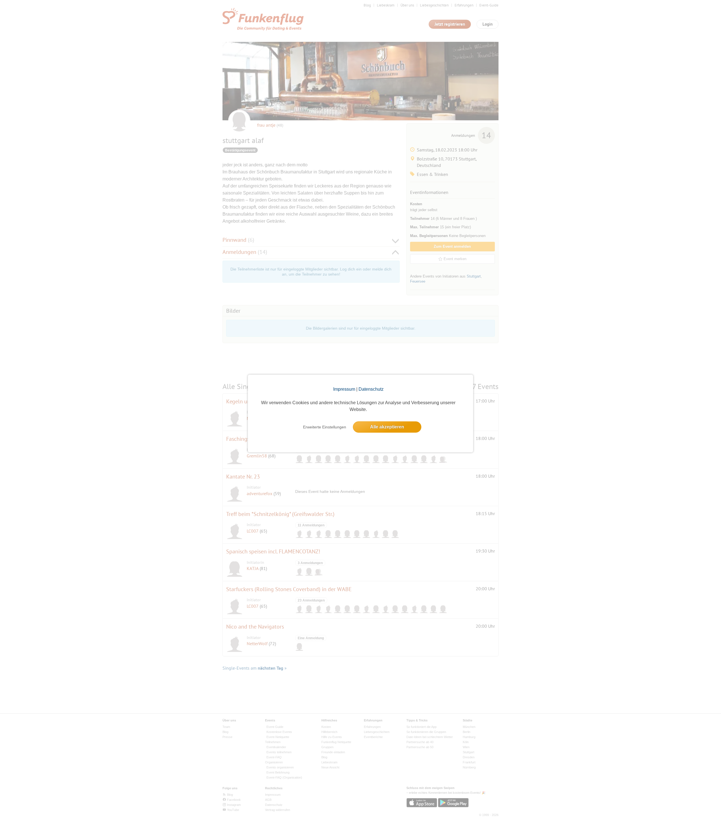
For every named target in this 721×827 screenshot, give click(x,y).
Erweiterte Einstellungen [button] (324, 427)
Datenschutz (371, 389)
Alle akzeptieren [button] (387, 426)
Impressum (344, 389)
